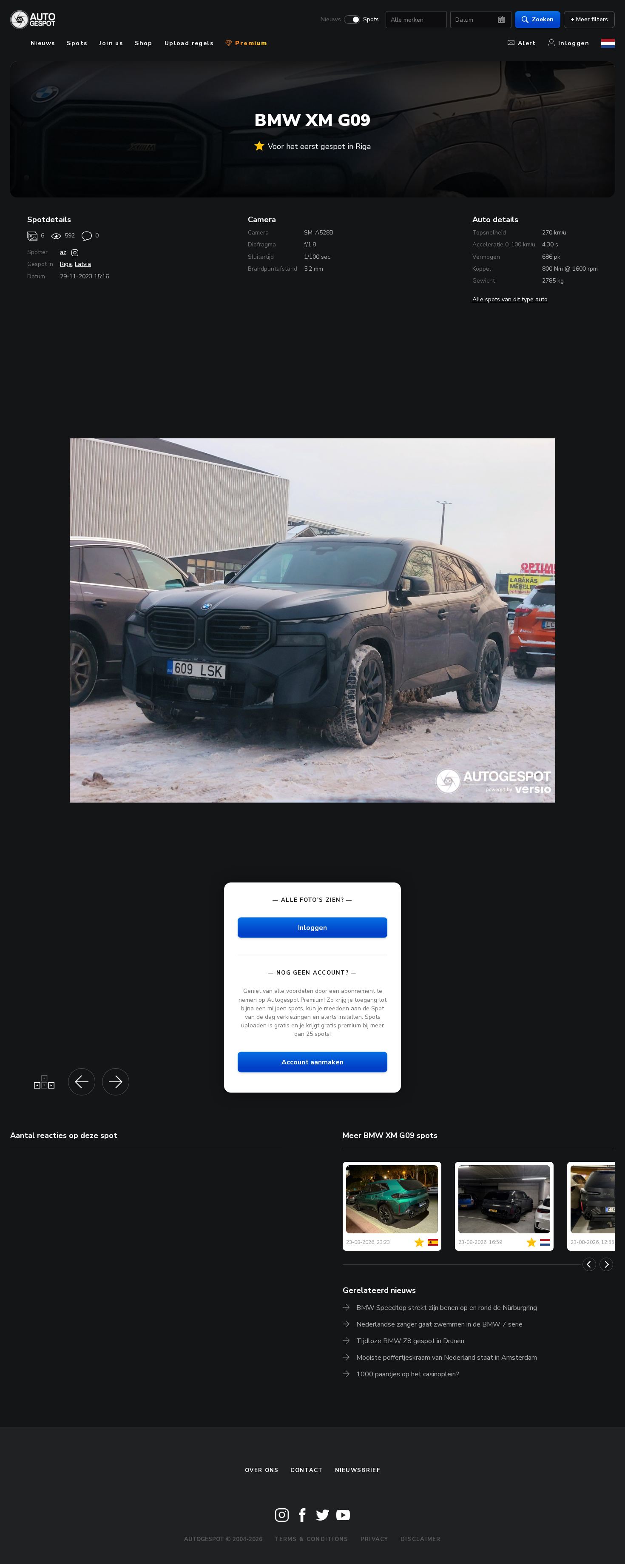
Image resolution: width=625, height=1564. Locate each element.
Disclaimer (421, 1539)
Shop (144, 43)
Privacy (375, 1539)
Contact (306, 1470)
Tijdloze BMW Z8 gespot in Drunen (410, 1341)
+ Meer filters (589, 19)
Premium (250, 43)
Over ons (261, 1470)
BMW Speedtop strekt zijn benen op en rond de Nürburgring (446, 1307)
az (63, 252)
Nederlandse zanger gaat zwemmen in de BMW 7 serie (439, 1324)
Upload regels (189, 43)
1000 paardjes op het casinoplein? (407, 1374)
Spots (371, 20)
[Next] (606, 1264)
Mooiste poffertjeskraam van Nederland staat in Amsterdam (446, 1357)
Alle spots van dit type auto (510, 299)
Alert (527, 43)
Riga (66, 264)
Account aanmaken (312, 1062)
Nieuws (331, 20)
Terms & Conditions (311, 1539)
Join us (111, 43)
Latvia (83, 264)
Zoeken (543, 19)
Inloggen (573, 43)
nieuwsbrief (357, 1470)
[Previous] (589, 1264)
